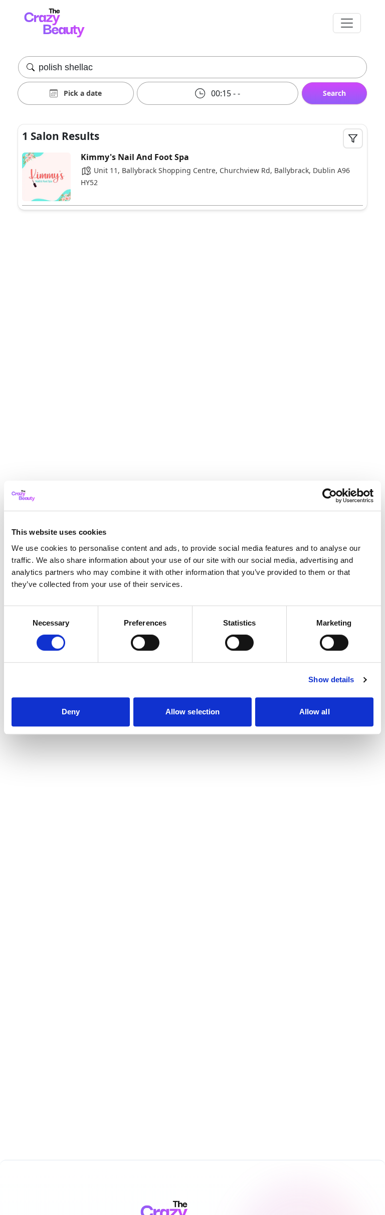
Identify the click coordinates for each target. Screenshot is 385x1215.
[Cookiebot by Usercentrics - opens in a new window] (329, 495)
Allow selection (192, 711)
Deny (71, 711)
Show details (331, 679)
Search (334, 93)
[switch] (145, 643)
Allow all (314, 711)
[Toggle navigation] (347, 23)
